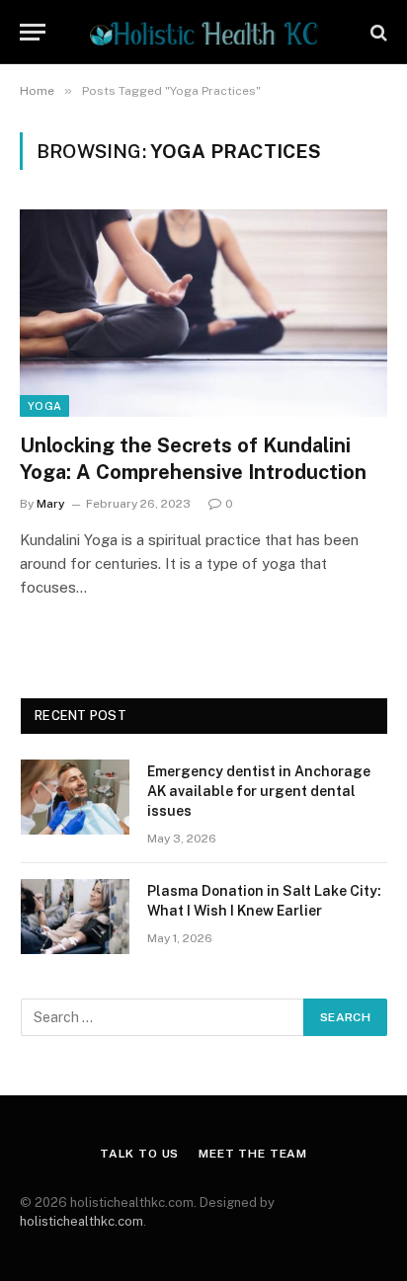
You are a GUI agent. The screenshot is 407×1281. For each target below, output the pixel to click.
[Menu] (32, 32)
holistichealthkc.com (81, 1221)
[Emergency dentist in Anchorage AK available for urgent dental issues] (75, 797)
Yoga (44, 406)
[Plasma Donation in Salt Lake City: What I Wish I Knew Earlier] (75, 916)
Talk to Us (139, 1154)
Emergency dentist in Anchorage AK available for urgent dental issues (258, 791)
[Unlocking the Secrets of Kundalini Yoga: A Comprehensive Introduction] (203, 312)
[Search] (376, 32)
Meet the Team (253, 1154)
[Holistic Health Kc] (203, 32)
